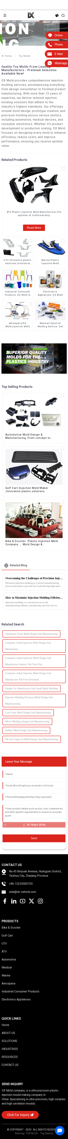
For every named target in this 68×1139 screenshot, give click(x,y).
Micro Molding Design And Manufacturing (27, 721)
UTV (4, 943)
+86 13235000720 (21, 883)
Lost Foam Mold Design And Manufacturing (28, 712)
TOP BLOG (32, 1133)
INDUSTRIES (10, 1049)
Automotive (9, 959)
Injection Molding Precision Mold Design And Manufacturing (29, 700)
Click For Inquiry (18, 1115)
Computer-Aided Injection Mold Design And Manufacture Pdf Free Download (28, 676)
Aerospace (8, 983)
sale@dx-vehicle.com (22, 892)
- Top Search (45, 1133)
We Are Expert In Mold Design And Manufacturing (31, 739)
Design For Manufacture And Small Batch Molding (31, 688)
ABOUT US (8, 1033)
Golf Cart (7, 935)
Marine (6, 975)
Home (8, 55)
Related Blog (18, 565)
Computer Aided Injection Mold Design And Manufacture (28, 645)
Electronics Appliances (16, 999)
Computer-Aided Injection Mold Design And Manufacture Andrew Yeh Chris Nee (28, 661)
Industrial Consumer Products (20, 991)
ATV (4, 951)
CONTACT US (10, 1065)
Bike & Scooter (11, 927)
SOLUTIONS (9, 1041)
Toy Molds (24, 55)
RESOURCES (10, 1057)
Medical (7, 967)
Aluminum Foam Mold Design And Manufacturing (31, 634)
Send (34, 838)
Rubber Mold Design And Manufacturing (26, 730)
